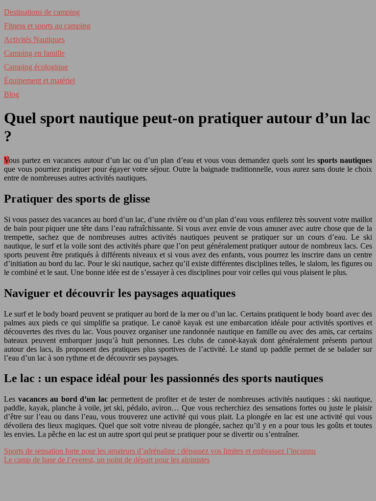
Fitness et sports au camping (47, 26)
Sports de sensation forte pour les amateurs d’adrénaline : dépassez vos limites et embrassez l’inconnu (160, 451)
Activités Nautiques (34, 39)
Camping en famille (34, 53)
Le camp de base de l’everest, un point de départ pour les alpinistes (107, 459)
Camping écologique (36, 67)
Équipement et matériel (39, 80)
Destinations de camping (42, 12)
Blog (11, 94)
